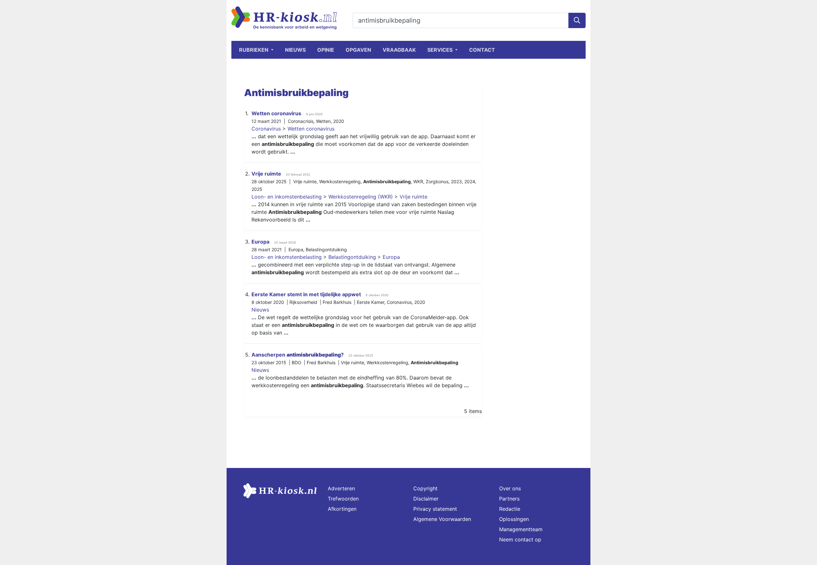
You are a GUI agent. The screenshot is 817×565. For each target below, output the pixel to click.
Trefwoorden (343, 498)
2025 (256, 189)
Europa (260, 241)
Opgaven (358, 50)
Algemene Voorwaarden (442, 519)
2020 (338, 121)
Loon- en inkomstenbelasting (286, 196)
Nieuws (295, 50)
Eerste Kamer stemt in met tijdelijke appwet (306, 294)
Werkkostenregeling (340, 181)
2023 (456, 181)
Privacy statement (435, 509)
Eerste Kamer (370, 302)
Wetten (323, 121)
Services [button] (440, 50)
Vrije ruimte (266, 173)
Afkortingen (342, 509)
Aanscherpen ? (297, 354)
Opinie (325, 50)
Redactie (509, 509)
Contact (482, 50)
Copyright (425, 488)
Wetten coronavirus (276, 113)
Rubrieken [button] (254, 50)
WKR (418, 181)
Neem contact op (520, 539)
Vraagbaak (399, 50)
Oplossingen (514, 519)
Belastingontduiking (326, 249)
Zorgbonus (437, 181)
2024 (469, 181)
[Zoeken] (577, 20)
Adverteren (341, 488)
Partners (509, 498)
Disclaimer (425, 498)
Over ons (510, 488)
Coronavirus (266, 128)
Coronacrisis (300, 121)
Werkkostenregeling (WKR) (360, 196)
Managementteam (521, 529)
